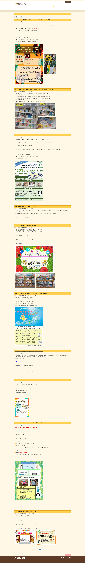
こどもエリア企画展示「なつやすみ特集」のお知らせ (25, 225)
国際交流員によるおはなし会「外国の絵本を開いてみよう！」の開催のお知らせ (31, 293)
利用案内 (20, 7)
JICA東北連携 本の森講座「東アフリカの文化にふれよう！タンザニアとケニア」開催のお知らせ (34, 19)
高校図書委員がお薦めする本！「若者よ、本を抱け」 (25, 206)
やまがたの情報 (53, 7)
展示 (32, 91)
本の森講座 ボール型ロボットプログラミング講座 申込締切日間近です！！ (30, 422)
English (68, 1)
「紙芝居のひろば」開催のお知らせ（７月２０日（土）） (26, 511)
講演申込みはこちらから (18, 361)
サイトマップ (63, 557)
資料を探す (31, 7)
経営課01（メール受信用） (26, 295)
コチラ (46, 149)
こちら (22, 299)
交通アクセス (69, 557)
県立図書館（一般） (25, 91)
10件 (21, 16)
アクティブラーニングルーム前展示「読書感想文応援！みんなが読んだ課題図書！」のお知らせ (34, 89)
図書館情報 (64, 7)
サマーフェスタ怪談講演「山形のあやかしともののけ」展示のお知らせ (29, 351)
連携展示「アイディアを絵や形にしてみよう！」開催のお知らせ (28, 380)
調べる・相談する (42, 7)
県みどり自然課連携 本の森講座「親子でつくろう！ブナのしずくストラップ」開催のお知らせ (34, 135)
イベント (34, 295)
